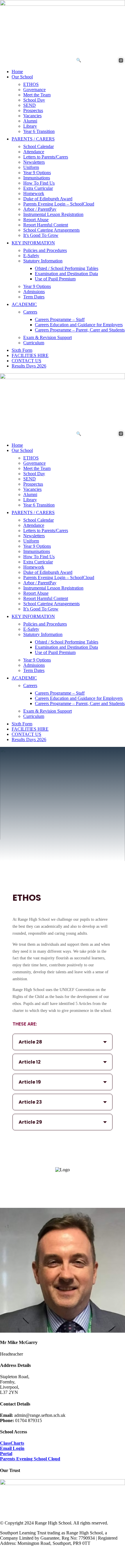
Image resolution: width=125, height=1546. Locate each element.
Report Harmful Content (45, 224)
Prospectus (33, 110)
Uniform (31, 167)
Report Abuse (36, 219)
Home (17, 71)
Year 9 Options (37, 172)
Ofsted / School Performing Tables (66, 268)
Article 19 (30, 1082)
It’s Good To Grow (40, 235)
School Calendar (38, 146)
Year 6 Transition (39, 131)
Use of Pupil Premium (55, 278)
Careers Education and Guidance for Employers (79, 324)
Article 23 (30, 1102)
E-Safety (31, 255)
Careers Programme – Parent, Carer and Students (80, 329)
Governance (34, 89)
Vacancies (32, 115)
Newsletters (34, 162)
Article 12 (30, 1062)
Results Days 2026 (29, 365)
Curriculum (33, 342)
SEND (29, 105)
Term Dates (33, 296)
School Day (34, 100)
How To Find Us (39, 183)
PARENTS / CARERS (33, 138)
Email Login (12, 1448)
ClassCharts (12, 1443)
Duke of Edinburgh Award (47, 198)
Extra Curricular (38, 188)
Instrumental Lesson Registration (53, 214)
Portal (6, 1453)
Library (30, 126)
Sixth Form (22, 350)
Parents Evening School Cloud (30, 1458)
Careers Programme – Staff (60, 319)
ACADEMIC (24, 304)
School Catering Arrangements (51, 230)
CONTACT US (26, 360)
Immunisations (36, 177)
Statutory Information (43, 260)
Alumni (30, 120)
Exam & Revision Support (47, 337)
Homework (33, 193)
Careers (30, 311)
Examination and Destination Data (66, 273)
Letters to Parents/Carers (45, 156)
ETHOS (31, 84)
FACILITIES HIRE (30, 355)
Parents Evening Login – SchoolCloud (58, 203)
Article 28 (30, 1042)
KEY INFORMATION (33, 242)
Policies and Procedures (45, 250)
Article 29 (30, 1122)
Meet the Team (37, 94)
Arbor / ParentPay (39, 209)
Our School (22, 76)
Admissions (34, 291)
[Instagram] (121, 60)
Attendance (33, 151)
